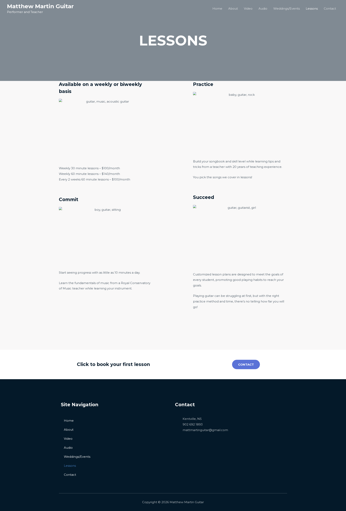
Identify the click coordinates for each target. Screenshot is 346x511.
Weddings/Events (286, 8)
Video (248, 8)
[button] (246, 364)
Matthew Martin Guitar (40, 6)
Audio (262, 8)
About (233, 8)
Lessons (312, 8)
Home (217, 8)
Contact (330, 8)
